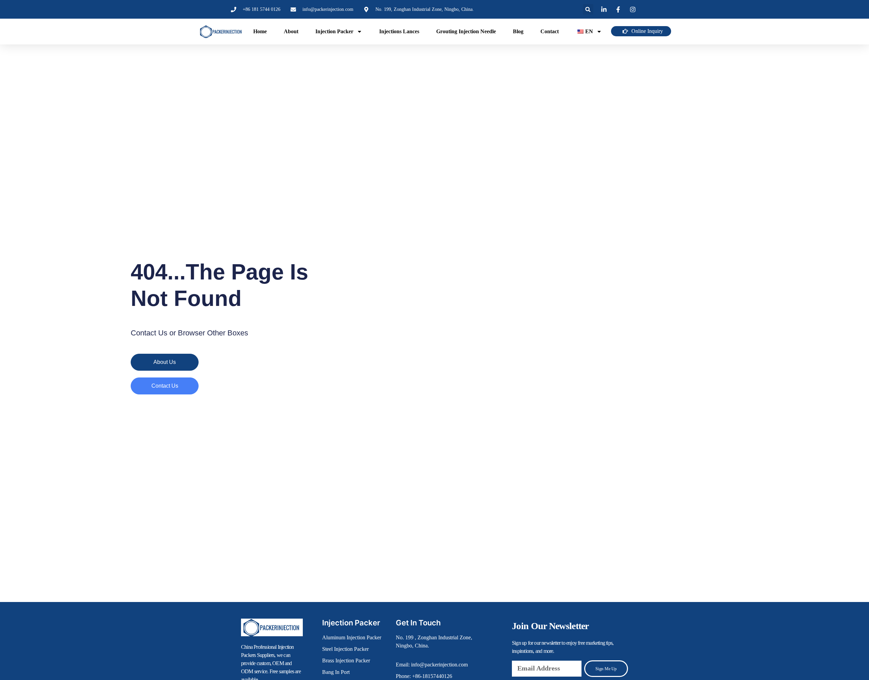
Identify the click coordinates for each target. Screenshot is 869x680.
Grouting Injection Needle (466, 31)
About (291, 31)
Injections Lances (399, 31)
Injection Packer (334, 31)
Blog (518, 31)
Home (260, 31)
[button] (588, 9)
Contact (549, 31)
